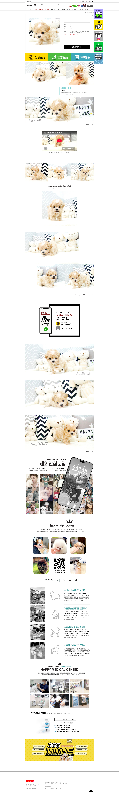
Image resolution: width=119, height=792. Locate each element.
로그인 (80, 1)
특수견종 (92, 12)
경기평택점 (88, 12)
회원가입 (83, 1)
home (85, 12)
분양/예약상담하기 (77, 47)
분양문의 (86, 1)
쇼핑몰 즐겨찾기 (28, 1)
